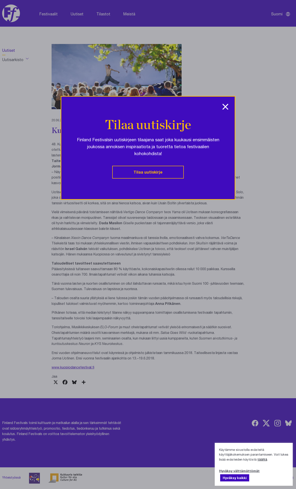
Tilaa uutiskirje (148, 172)
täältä (262, 459)
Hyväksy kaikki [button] (235, 478)
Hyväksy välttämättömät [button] (239, 471)
